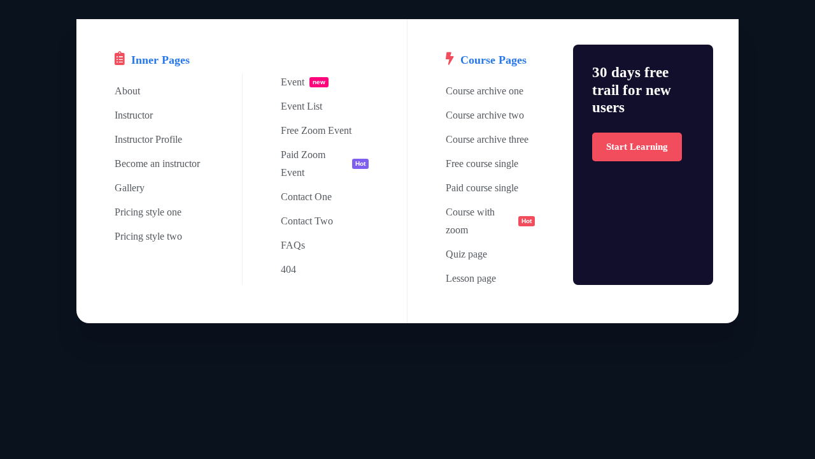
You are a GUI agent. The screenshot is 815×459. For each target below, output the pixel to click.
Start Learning (637, 147)
